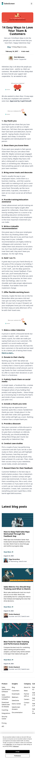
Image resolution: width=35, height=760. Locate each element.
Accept (17, 751)
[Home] (8, 3)
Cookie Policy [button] (9, 744)
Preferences (17, 755)
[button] (31, 3)
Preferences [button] (16, 746)
